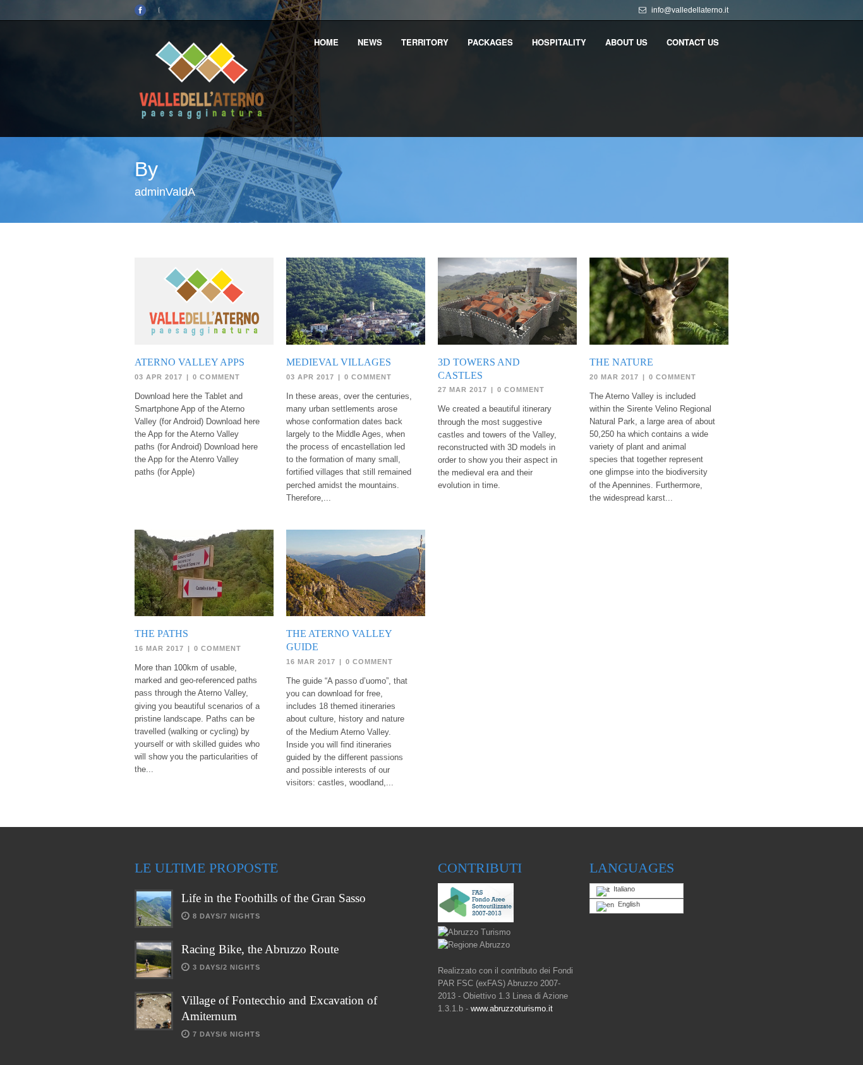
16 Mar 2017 (159, 648)
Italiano (622, 889)
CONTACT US (693, 42)
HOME (326, 42)
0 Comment (216, 377)
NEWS (370, 42)
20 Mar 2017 (614, 377)
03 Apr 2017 (159, 377)
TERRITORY (425, 42)
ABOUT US (626, 42)
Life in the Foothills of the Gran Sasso (273, 898)
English (627, 904)
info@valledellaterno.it (689, 10)
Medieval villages (338, 362)
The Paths (161, 633)
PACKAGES (490, 42)
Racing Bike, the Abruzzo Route (260, 949)
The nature (621, 362)
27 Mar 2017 (462, 389)
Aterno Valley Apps (189, 362)
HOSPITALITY (559, 42)
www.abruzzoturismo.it (512, 1008)
